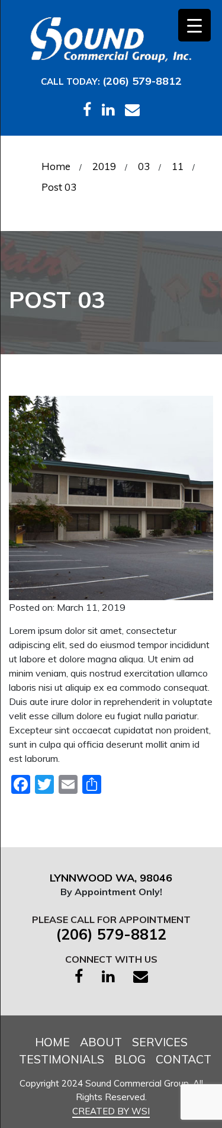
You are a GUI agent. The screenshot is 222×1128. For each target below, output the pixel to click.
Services (160, 1041)
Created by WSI (111, 1111)
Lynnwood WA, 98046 (111, 878)
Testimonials (61, 1059)
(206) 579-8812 (142, 81)
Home (52, 1041)
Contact (183, 1059)
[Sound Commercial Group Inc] (111, 38)
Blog (130, 1059)
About (101, 1041)
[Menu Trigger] (194, 25)
